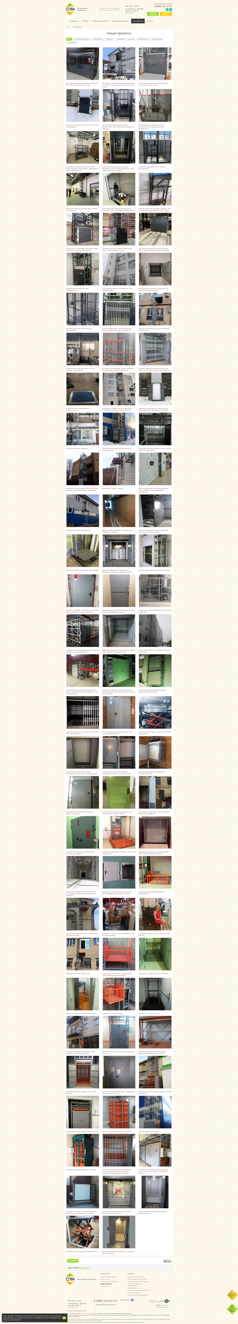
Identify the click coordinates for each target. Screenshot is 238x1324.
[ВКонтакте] (164, 1261)
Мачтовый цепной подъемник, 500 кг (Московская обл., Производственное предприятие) (151, 127)
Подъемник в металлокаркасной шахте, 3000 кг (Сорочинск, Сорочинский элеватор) (82, 249)
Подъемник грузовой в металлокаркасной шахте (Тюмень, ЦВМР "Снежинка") (153, 853)
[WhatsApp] (168, 1261)
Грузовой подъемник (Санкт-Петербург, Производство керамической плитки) (152, 1052)
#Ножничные (98, 39)
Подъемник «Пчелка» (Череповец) (78, 530)
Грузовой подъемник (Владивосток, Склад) (81, 1170)
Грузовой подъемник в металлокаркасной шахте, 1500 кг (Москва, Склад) (117, 249)
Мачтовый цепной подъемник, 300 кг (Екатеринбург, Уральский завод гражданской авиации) (118, 127)
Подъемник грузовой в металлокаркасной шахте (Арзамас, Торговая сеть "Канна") (80, 1212)
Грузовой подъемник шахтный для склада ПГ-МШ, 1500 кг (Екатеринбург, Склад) (82, 84)
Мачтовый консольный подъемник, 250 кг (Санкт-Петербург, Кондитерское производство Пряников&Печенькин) (82, 168)
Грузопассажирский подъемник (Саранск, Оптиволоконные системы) (116, 1212)
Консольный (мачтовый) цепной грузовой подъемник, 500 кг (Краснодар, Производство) (118, 209)
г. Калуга (136, 6)
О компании (105, 1274)
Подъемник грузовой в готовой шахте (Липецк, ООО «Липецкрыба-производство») (118, 651)
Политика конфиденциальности (76, 1311)
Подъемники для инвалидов (138, 1290)
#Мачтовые (72, 42)
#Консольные (143, 39)
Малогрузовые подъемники (138, 1281)
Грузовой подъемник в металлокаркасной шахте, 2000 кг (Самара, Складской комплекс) (154, 249)
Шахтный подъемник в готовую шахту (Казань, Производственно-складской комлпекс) (82, 611)
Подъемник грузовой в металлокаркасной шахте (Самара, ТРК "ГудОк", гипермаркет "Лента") (153, 1171)
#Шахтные (110, 39)
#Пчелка (131, 39)
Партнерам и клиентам (108, 1281)
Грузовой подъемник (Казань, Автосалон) (116, 1131)
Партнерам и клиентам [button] (120, 21)
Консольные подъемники (137, 1279)
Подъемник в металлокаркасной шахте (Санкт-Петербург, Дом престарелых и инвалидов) (82, 489)
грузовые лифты (85, 1313)
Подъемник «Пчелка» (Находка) (77, 448)
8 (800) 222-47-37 (163, 6)
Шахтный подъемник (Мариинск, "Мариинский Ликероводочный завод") (118, 1092)
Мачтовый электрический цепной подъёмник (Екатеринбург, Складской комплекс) (118, 369)
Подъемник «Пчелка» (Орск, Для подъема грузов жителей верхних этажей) (116, 974)
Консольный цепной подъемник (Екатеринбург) (82, 570)
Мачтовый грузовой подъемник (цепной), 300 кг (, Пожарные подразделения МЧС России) (154, 209)
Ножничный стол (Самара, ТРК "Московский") (82, 1251)
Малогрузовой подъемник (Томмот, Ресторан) (155, 570)
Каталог (131, 1274)
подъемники (94, 1313)
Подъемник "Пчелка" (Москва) (149, 1013)
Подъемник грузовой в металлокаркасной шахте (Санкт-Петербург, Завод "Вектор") (117, 409)
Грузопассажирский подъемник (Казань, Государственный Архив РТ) (153, 691)
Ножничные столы (134, 1288)
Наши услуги (105, 1279)
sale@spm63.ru (130, 12)
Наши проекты (138, 21)
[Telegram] (171, 1261)
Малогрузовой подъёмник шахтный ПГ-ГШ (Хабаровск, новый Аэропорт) (153, 289)
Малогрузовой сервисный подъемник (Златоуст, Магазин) (152, 773)
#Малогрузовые (157, 39)
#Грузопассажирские (82, 39)
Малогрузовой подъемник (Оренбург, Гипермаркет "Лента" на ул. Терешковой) (116, 773)
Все (70, 39)
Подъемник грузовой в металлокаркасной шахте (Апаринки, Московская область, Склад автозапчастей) (118, 692)
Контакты (149, 21)
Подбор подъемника (108, 1277)
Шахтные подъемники (136, 1277)
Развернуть (84, 1268)
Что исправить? (73, 1260)
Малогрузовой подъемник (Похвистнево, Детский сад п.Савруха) (80, 853)
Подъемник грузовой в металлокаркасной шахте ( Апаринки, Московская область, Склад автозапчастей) (82, 692)
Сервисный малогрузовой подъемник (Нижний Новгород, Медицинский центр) (118, 611)
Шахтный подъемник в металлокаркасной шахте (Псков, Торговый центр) (153, 531)
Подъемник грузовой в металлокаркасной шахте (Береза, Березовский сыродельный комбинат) (80, 893)
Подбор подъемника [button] (100, 21)
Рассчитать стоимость (166, 13)
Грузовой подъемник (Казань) (149, 1131)
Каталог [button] (85, 21)
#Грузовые (121, 39)
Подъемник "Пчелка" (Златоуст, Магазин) (153, 973)
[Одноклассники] (166, 1261)
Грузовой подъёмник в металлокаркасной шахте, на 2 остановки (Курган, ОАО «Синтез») (154, 369)
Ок (64, 1318)
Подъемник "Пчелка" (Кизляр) (112, 488)
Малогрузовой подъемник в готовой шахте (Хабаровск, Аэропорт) (117, 531)
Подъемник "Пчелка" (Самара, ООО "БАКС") (81, 1013)
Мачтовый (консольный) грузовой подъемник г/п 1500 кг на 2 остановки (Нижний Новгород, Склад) (118, 85)
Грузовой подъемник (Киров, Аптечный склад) (82, 1131)
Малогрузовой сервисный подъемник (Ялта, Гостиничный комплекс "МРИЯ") (117, 813)
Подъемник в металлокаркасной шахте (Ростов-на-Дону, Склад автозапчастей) (82, 651)
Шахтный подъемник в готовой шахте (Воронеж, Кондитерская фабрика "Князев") (117, 571)
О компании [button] (73, 21)
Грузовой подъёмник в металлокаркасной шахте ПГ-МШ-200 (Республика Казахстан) (117, 329)
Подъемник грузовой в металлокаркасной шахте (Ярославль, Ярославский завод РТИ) (153, 409)
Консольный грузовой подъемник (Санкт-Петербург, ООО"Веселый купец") (80, 1052)
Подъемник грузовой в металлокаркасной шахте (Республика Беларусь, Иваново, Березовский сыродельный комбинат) (117, 1171)
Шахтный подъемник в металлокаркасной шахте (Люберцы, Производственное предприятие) (153, 490)
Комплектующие (134, 1293)
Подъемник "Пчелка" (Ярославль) (77, 973)
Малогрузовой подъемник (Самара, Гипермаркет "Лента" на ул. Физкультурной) (81, 773)
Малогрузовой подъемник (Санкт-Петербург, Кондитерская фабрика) (154, 813)
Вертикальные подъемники (138, 1295)
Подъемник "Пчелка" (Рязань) (112, 1013)
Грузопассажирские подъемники (135, 1285)
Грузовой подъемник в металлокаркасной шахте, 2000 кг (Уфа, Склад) (153, 84)
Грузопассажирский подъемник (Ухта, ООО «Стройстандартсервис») (117, 733)
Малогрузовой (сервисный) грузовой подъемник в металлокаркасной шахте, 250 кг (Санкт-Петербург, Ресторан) (118, 168)
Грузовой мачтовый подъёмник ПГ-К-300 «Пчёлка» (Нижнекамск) (80, 369)
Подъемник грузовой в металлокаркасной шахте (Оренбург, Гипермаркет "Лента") (117, 893)
